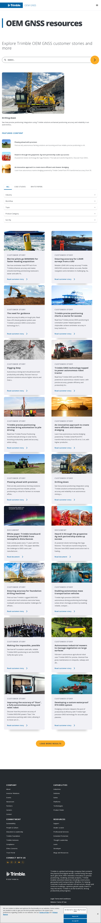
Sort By (8, 220)
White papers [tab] (37, 187)
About (8, 789)
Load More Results (50, 743)
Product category (12, 214)
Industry (9, 195)
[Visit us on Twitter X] (22, 862)
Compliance (10, 844)
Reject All (75, 916)
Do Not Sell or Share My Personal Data (75, 910)
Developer (57, 848)
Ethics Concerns (12, 848)
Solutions (56, 793)
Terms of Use (44, 912)
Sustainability (10, 823)
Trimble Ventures (12, 840)
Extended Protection (60, 836)
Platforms (56, 802)
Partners (9, 806)
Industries (57, 789)
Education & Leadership (14, 832)
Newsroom (10, 802)
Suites (55, 798)
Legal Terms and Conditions (60, 899)
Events (8, 798)
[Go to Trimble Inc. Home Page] (16, 874)
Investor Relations (12, 793)
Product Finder (58, 810)
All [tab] (7, 187)
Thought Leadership (60, 840)
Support (56, 823)
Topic (8, 207)
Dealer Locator (58, 828)
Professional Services (61, 832)
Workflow (9, 201)
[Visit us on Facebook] (15, 862)
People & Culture (12, 828)
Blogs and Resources (60, 853)
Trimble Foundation (13, 836)
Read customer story (15, 279)
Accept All (75, 921)
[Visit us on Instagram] (11, 862)
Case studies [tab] (20, 187)
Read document (13, 557)
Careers (9, 810)
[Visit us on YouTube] (19, 862)
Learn (55, 844)
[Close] (98, 914)
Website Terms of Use (58, 902)
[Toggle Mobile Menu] (97, 5)
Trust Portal (10, 853)
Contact (9, 814)
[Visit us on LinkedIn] (7, 862)
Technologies (58, 806)
